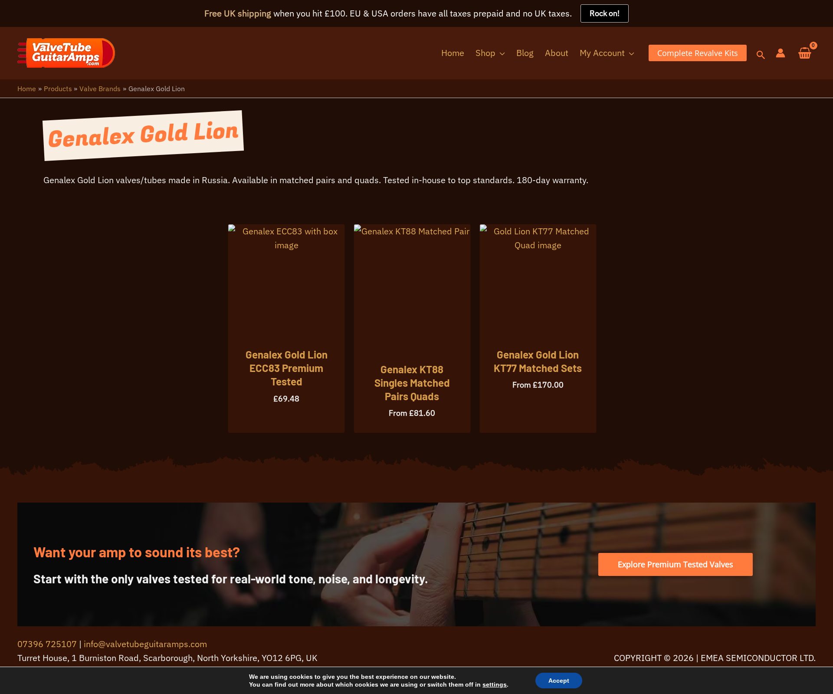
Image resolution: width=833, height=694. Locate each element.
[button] (500, 53)
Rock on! (605, 13)
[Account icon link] (780, 53)
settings (494, 684)
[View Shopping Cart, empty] (805, 53)
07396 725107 (47, 644)
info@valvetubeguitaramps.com (145, 644)
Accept (558, 680)
